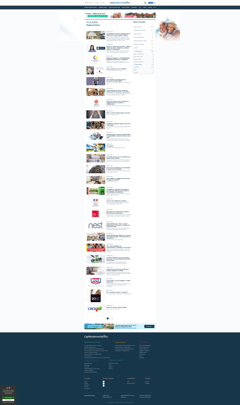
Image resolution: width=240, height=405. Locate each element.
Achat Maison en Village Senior (122, 350)
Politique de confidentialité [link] (8, 402)
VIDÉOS (86, 383)
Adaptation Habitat (113, 363)
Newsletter (102, 2)
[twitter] (87, 3)
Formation (143, 72)
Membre (146, 3)
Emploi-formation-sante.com (127, 395)
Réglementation (143, 352)
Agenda (150, 7)
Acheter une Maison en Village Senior (93, 354)
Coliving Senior (87, 355)
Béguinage (86, 365)
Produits (111, 366)
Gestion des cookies (129, 402)
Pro (155, 7)
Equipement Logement (143, 44)
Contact (96, 2)
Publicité (147, 383)
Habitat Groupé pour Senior (143, 40)
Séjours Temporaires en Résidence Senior (94, 349)
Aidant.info (123, 397)
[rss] (92, 3)
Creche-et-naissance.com (145, 395)
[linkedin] (90, 3)
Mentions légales (131, 383)
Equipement (134, 7)
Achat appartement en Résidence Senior (124, 349)
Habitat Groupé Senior (91, 360)
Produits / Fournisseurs (143, 61)
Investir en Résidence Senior (90, 352)
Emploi (143, 69)
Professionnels (143, 342)
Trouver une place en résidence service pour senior (96, 350)
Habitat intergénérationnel (90, 372)
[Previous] (105, 318)
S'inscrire (150, 2)
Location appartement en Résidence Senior (125, 345)
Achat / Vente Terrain (143, 56)
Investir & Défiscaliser (114, 7)
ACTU (85, 381)
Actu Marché (143, 67)
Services (111, 368)
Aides (110, 365)
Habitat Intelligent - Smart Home (92, 368)
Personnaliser (8, 400)
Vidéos (144, 7)
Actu (140, 7)
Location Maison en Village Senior (123, 347)
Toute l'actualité (143, 26)
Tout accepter (8, 397)
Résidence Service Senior (90, 7)
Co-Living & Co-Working (144, 397)
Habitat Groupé (126, 7)
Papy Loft (86, 366)
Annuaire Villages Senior (90, 347)
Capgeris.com (106, 395)
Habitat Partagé (88, 363)
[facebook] (85, 3)
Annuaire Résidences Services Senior (93, 345)
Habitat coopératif (88, 370)
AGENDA (86, 385)
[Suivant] (112, 318)
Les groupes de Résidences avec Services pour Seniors (97, 357)
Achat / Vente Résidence (143, 53)
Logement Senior (103, 7)
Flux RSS (86, 386)
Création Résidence (143, 59)
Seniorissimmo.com (107, 397)
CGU (128, 381)
